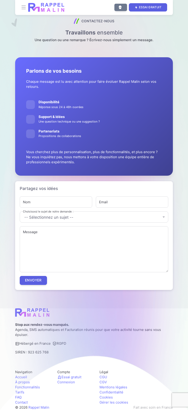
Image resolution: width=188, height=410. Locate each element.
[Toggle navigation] (23, 7)
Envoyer (33, 280)
